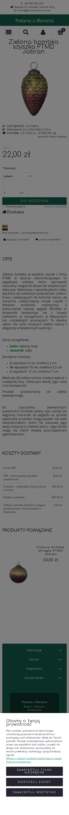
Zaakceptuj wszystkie (34, 792)
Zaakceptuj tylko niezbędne (34, 771)
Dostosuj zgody (34, 782)
